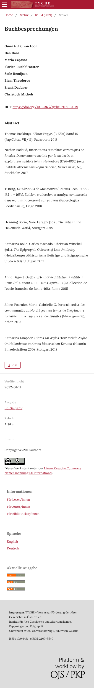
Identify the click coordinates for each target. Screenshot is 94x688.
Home (9, 15)
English (12, 541)
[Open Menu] (4, 4)
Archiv (24, 15)
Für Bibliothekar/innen (23, 514)
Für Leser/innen (18, 499)
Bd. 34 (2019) (43, 15)
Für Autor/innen (18, 507)
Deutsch (13, 548)
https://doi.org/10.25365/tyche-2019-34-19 (45, 107)
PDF (14, 365)
